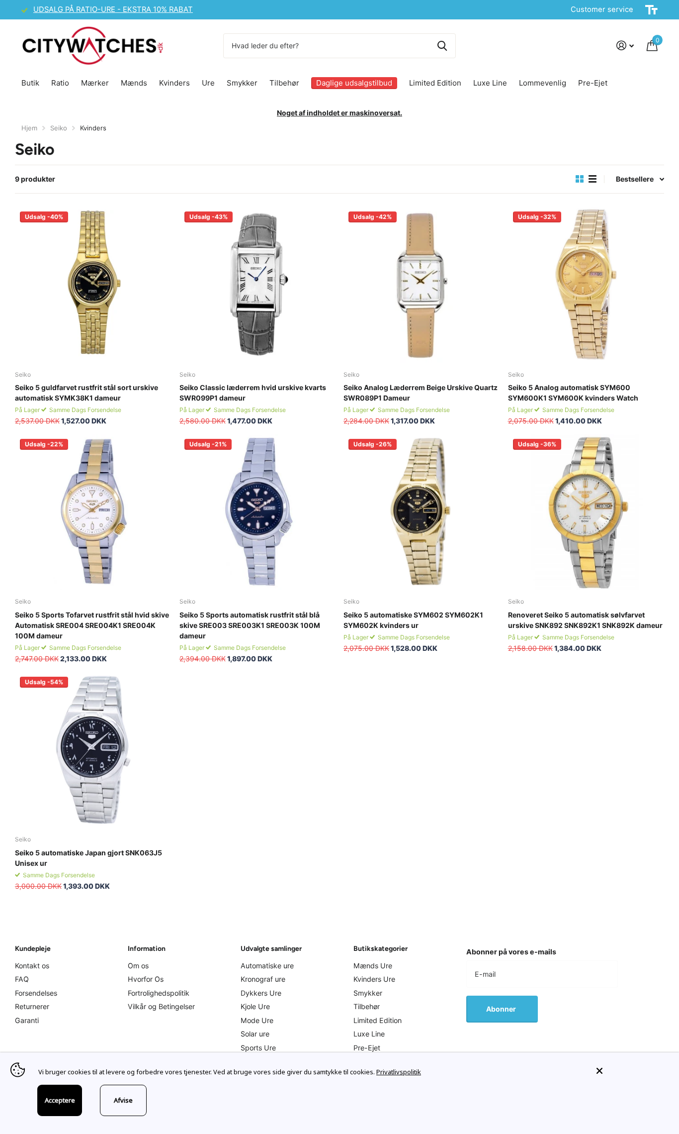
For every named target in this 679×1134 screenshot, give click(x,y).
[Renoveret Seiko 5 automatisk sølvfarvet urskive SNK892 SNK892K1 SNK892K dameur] (586, 512)
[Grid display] (580, 179)
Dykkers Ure (261, 993)
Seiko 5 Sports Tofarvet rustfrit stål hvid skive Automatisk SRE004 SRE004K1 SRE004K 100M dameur (92, 625)
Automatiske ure (267, 965)
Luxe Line (490, 83)
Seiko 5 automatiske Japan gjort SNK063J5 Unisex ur (88, 857)
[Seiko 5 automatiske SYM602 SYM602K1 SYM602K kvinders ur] (421, 512)
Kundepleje (33, 948)
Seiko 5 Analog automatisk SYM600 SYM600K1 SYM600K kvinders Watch (573, 392)
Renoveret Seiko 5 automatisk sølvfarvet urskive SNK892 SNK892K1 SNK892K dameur (585, 620)
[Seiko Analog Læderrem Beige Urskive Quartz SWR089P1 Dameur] (421, 284)
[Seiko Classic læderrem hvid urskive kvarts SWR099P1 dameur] (257, 284)
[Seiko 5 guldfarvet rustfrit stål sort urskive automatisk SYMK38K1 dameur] (93, 284)
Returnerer (32, 1006)
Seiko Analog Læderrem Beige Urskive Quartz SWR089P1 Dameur (420, 392)
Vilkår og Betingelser (161, 1006)
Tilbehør (284, 83)
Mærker (95, 83)
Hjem (29, 128)
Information (147, 948)
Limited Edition (435, 83)
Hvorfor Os (146, 979)
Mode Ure (257, 1020)
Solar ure (255, 1034)
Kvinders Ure (374, 979)
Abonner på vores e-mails (511, 951)
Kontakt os (32, 965)
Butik (30, 83)
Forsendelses (36, 993)
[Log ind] (625, 45)
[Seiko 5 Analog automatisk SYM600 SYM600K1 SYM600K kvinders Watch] (586, 284)
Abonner (501, 1009)
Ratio (60, 83)
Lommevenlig (542, 83)
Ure (208, 83)
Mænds (134, 83)
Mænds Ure (372, 965)
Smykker (242, 83)
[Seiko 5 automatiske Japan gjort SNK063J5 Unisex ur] (93, 750)
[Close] (630, 1070)
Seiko (58, 128)
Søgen (442, 45)
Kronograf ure (263, 979)
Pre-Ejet (592, 83)
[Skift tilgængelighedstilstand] (651, 9)
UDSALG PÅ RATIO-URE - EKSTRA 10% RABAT (113, 9)
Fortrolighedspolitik (158, 993)
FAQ (22, 979)
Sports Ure (258, 1047)
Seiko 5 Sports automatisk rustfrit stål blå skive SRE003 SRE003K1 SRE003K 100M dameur (249, 625)
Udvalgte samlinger (271, 948)
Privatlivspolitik (398, 1071)
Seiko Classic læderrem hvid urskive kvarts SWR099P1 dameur (252, 392)
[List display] (592, 179)
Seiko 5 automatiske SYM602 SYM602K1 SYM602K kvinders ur (413, 620)
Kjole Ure (255, 1006)
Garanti (27, 1020)
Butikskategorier (380, 948)
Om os (138, 965)
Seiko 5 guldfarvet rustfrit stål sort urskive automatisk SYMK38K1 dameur (86, 392)
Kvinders (174, 83)
